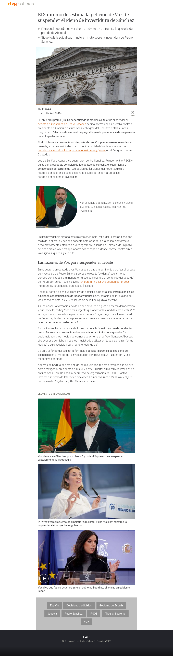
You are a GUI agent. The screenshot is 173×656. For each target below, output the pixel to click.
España (54, 605)
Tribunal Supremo (115, 613)
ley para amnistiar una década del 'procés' (105, 281)
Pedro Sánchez (74, 613)
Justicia (52, 613)
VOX (86, 621)
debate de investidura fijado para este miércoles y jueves (72, 150)
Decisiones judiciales (79, 605)
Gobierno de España (111, 605)
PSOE (93, 613)
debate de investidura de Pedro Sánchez (62, 124)
